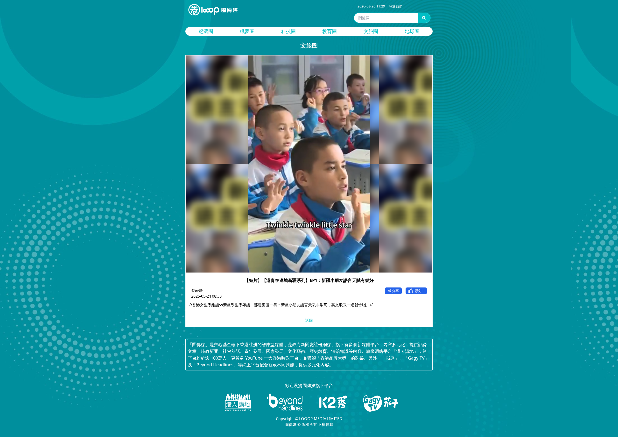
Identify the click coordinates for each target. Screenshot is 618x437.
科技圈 (288, 31)
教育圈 (329, 31)
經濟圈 (206, 31)
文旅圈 (371, 31)
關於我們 (395, 6)
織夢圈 (247, 31)
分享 (395, 290)
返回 (309, 320)
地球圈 (412, 31)
